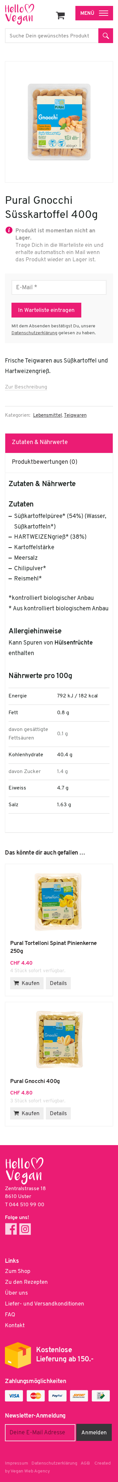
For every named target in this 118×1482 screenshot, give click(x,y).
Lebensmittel (47, 415)
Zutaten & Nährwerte (40, 443)
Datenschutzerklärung (34, 333)
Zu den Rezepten (26, 1282)
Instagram (25, 1229)
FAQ (10, 1315)
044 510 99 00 (26, 1205)
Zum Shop (17, 1271)
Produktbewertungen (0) (44, 462)
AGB (85, 1463)
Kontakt (15, 1326)
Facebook (11, 1229)
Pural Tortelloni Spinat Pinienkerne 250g (59, 902)
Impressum (16, 1463)
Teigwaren (75, 415)
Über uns (16, 1293)
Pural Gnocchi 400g (59, 1040)
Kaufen (31, 983)
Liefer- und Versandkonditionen (44, 1304)
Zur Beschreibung (26, 387)
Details (58, 983)
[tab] (59, 443)
